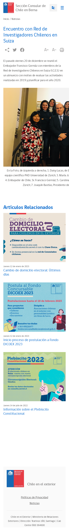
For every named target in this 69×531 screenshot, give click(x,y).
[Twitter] (14, 50)
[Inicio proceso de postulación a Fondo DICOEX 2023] (34, 307)
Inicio (6, 19)
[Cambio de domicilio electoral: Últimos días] (34, 237)
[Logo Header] (8, 7)
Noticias (16, 19)
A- (54, 50)
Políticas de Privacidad (34, 497)
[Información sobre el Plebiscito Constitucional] (34, 376)
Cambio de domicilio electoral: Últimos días (31, 272)
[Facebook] (22, 50)
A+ (46, 50)
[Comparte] (7, 50)
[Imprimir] (62, 50)
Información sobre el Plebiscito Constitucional (26, 411)
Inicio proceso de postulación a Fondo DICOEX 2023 (30, 342)
